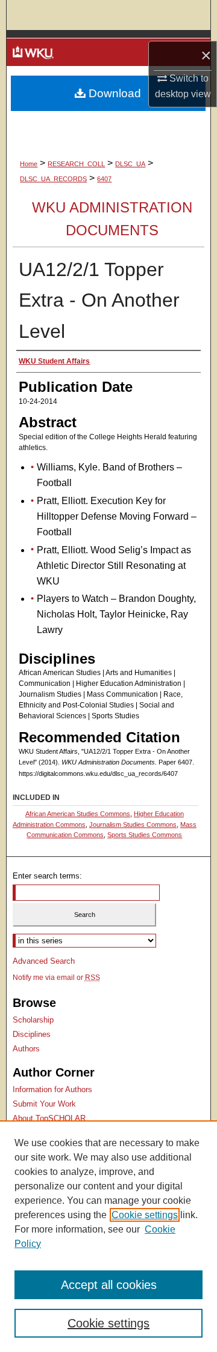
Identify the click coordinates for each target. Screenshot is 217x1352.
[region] (108, 1236)
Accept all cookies (109, 1284)
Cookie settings (145, 1215)
